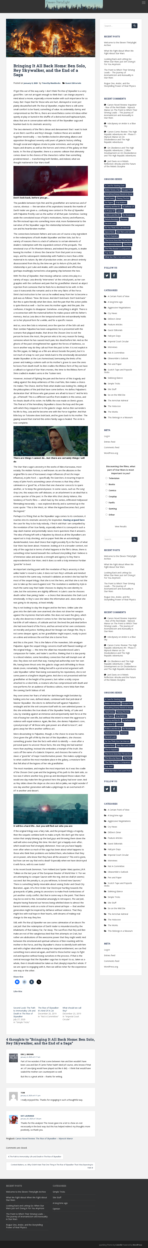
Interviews (112, 347)
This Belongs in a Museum (120, 417)
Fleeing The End (123, 198)
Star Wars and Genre (125, 232)
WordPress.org (111, 453)
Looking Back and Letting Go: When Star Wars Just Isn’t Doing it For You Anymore (119, 62)
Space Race (109, 232)
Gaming (113, 508)
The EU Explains (111, 236)
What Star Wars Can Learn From (118, 257)
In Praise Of (109, 211)
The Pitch (127, 244)
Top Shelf (109, 253)
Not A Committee (116, 352)
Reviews (124, 219)
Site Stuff (112, 389)
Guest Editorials (73, 83)
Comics (112, 490)
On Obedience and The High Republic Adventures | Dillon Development (119, 150)
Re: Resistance (128, 215)
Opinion (56, 1208)
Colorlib (118, 1245)
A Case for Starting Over (115, 185)
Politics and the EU (112, 215)
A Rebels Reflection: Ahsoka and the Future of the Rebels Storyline (120, 164)
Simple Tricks (114, 383)
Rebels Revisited (111, 219)
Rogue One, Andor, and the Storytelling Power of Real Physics (120, 84)
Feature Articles (115, 324)
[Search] (134, 25)
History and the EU (112, 206)
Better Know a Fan (112, 190)
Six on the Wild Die (116, 394)
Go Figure (109, 202)
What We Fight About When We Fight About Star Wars (119, 52)
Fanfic (112, 502)
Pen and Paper (115, 364)
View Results (121, 526)
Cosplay (113, 496)
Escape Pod (127, 190)
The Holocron (114, 406)
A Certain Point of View (118, 296)
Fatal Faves (109, 198)
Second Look (110, 223)
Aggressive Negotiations (119, 307)
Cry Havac (112, 313)
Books (112, 484)
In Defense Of (128, 206)
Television (114, 478)
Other (112, 514)
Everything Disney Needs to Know (118, 194)
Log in (107, 436)
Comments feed (111, 447)
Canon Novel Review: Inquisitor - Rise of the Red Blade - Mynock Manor (120, 107)
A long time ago (115, 302)
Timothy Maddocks (51, 83)
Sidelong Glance (115, 378)
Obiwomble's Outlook (118, 358)
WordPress (137, 1245)
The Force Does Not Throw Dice (118, 240)
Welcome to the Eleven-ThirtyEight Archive (120, 43)
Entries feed (109, 441)
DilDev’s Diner (114, 318)
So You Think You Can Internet (117, 227)
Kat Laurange (27, 1116)
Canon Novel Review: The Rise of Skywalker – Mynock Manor (44, 1138)
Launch (120, 211)
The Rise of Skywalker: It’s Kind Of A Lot (48, 1009)
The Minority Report (113, 244)
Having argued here (74, 519)
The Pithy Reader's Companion (117, 248)
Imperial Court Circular (118, 341)
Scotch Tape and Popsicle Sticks (118, 371)
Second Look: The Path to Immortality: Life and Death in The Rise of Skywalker (24, 1012)
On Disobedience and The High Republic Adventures (117, 139)
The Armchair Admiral (118, 400)
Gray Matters (121, 202)
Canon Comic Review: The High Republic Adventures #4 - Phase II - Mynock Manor (120, 134)
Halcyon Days (114, 335)
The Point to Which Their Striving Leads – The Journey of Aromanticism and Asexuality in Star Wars (119, 73)
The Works (113, 411)
